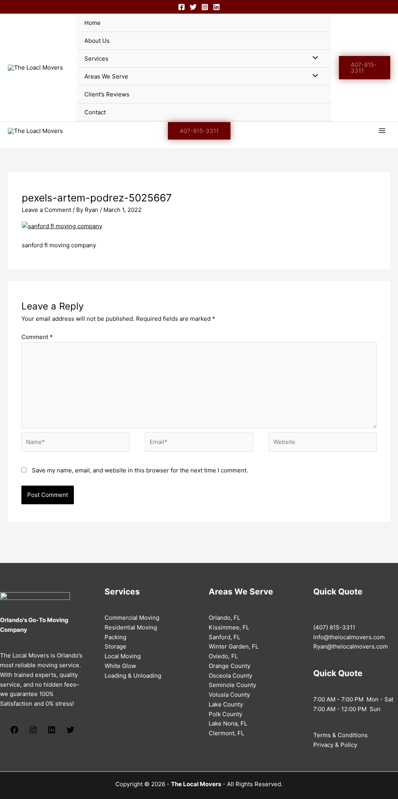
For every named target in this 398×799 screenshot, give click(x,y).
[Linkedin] (216, 6)
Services (96, 58)
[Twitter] (193, 6)
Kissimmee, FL (229, 627)
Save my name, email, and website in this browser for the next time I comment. (140, 470)
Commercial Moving (132, 617)
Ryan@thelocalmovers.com (350, 646)
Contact (95, 112)
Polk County (225, 714)
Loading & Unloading (133, 675)
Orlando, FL (224, 617)
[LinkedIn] (51, 732)
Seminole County (232, 685)
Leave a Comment (46, 209)
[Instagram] (204, 6)
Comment (37, 337)
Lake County (226, 704)
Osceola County (230, 675)
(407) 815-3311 (334, 627)
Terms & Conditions (340, 735)
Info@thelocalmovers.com (349, 637)
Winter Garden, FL (233, 646)
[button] (364, 67)
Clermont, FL (226, 733)
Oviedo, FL (223, 656)
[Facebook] (181, 6)
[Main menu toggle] (382, 130)
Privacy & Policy (335, 744)
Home (92, 22)
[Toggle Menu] (313, 58)
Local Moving (123, 656)
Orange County (229, 666)
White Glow (120, 666)
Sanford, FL (224, 637)
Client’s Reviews (106, 94)
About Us (97, 40)
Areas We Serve (106, 76)
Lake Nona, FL (228, 723)
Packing (115, 637)
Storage (115, 646)
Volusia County (229, 694)
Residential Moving (131, 627)
